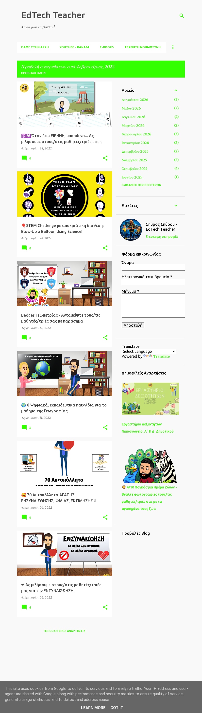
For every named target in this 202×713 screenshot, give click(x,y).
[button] (105, 158)
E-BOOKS (107, 47)
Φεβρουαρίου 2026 (136, 134)
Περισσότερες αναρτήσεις (64, 630)
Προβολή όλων (33, 73)
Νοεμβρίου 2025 (134, 160)
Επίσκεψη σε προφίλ (162, 237)
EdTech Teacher (53, 15)
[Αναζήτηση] (182, 16)
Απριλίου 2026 (133, 117)
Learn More (93, 707)
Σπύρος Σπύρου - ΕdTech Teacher (161, 226)
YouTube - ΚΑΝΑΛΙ (74, 47)
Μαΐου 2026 (131, 108)
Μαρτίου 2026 (133, 125)
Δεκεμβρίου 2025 (135, 151)
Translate (161, 356)
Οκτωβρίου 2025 (135, 168)
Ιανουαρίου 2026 (135, 143)
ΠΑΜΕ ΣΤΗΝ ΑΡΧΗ (35, 47)
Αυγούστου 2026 (135, 99)
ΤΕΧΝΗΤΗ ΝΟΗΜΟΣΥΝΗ (142, 47)
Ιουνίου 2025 (132, 177)
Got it (116, 707)
